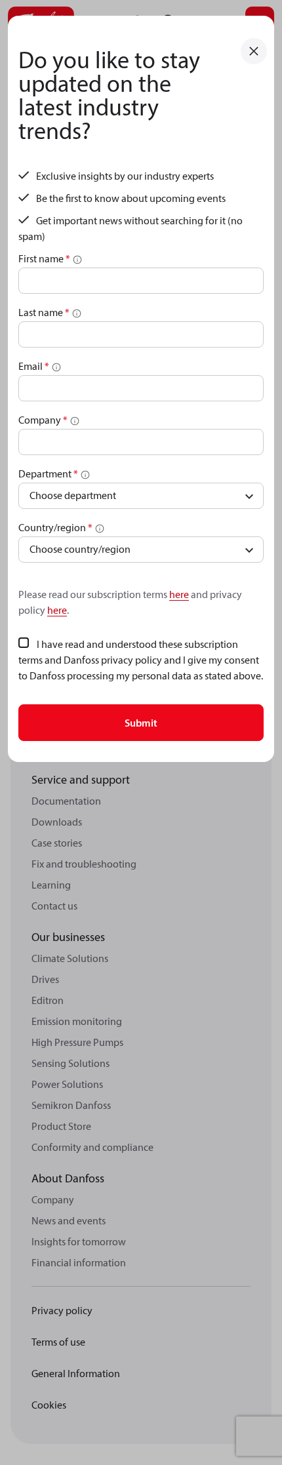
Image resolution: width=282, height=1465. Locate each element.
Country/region (55, 527)
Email (33, 365)
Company (43, 419)
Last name (44, 312)
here (179, 594)
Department (48, 473)
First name (44, 258)
